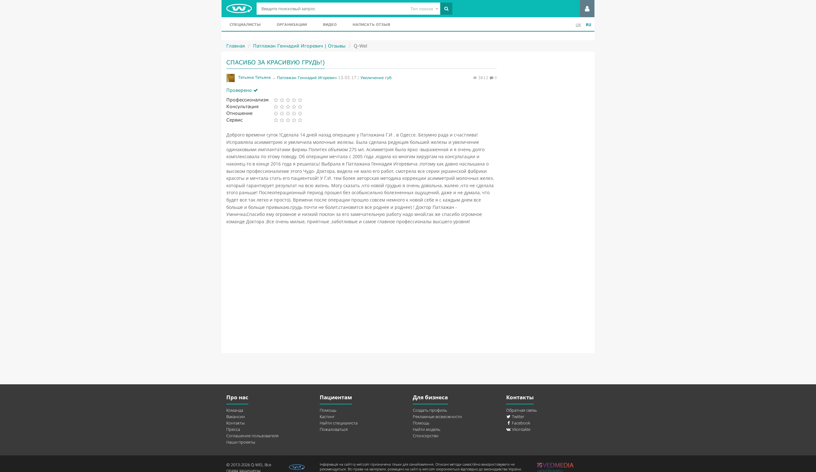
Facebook (520, 423)
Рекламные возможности (437, 416)
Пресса (233, 429)
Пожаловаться (334, 429)
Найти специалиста (339, 423)
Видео (330, 24)
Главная (235, 45)
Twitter (517, 416)
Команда (234, 410)
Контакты (235, 423)
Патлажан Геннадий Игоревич (307, 77)
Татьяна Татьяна (255, 77)
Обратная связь (521, 410)
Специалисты (245, 24)
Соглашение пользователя (252, 436)
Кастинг (327, 416)
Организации (292, 24)
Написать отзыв (371, 24)
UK (578, 24)
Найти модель (426, 429)
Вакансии (235, 416)
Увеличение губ (376, 77)
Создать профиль (430, 410)
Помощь (328, 410)
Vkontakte (520, 429)
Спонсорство (426, 436)
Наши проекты (240, 442)
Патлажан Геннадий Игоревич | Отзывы (299, 45)
